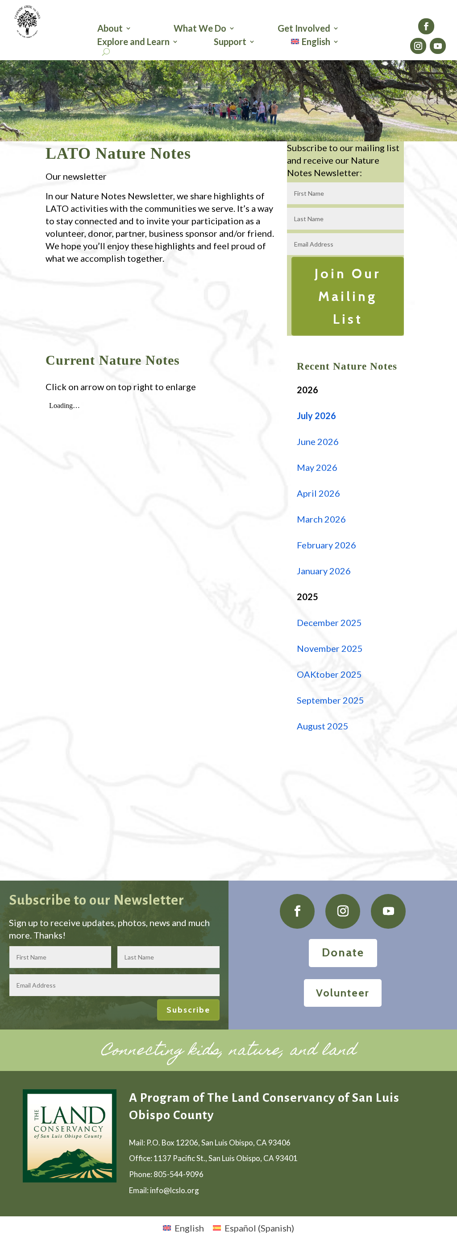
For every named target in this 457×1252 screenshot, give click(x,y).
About (110, 29)
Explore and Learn (133, 42)
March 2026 (321, 519)
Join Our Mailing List (348, 296)
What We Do (200, 29)
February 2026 (326, 545)
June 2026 (318, 441)
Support (230, 42)
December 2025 (329, 622)
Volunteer (343, 992)
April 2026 (318, 493)
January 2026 (325, 570)
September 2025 (330, 700)
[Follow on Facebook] (426, 26)
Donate (343, 952)
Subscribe (188, 1010)
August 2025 (323, 726)
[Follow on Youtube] (438, 46)
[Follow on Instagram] (418, 46)
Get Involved (304, 29)
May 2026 (317, 467)
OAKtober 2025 (329, 674)
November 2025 (330, 648)
